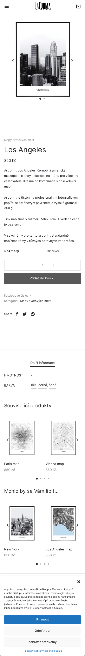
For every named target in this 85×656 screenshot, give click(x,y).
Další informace (42, 363)
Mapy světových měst (19, 140)
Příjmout (42, 619)
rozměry (11, 251)
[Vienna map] (63, 438)
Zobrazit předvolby (42, 642)
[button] (79, 581)
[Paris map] (21, 438)
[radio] (52, 251)
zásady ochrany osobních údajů (43, 650)
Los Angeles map (59, 549)
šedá (52, 385)
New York (11, 549)
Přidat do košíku (42, 278)
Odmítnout (43, 631)
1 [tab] (37, 479)
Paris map (12, 464)
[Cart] (78, 6)
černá (42, 385)
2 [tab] (40, 478)
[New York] (21, 524)
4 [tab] (48, 478)
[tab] (42, 363)
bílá (34, 385)
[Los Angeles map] (63, 524)
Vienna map (55, 464)
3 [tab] (44, 478)
